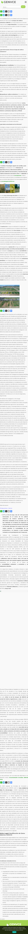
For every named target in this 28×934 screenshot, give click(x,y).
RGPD (4, 902)
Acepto (14, 932)
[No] (26, 930)
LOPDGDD (23, 900)
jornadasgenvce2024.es (8, 181)
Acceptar (2, 919)
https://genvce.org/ (7, 28)
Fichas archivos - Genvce (6, 508)
